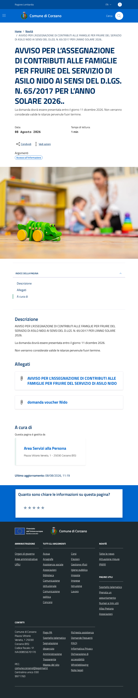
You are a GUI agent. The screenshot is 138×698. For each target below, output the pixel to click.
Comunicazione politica (51, 594)
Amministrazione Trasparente (52, 656)
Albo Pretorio (106, 608)
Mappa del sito (51, 665)
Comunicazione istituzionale (51, 583)
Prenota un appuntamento (107, 595)
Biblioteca (48, 575)
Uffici (17, 564)
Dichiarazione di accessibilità (79, 656)
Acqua (46, 554)
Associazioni (49, 570)
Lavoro (75, 591)
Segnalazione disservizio (50, 646)
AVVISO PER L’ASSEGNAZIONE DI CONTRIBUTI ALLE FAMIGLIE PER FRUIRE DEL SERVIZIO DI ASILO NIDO (72, 381)
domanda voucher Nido (47, 402)
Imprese (75, 581)
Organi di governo (24, 554)
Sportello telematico (110, 587)
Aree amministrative (26, 559)
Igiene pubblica (79, 570)
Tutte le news (106, 554)
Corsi (73, 554)
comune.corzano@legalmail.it (31, 668)
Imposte (75, 575)
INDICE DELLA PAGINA (26, 273)
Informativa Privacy (82, 649)
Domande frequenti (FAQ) (82, 640)
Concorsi (47, 602)
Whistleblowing (79, 665)
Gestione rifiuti (79, 564)
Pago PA (47, 632)
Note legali (77, 670)
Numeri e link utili (109, 603)
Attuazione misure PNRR (109, 561)
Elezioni (75, 559)
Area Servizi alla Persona (45, 448)
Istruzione (76, 586)
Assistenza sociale (53, 564)
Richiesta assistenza (82, 632)
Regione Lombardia (24, 4)
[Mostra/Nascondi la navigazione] (4, 15)
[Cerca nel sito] (119, 16)
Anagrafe (48, 559)
